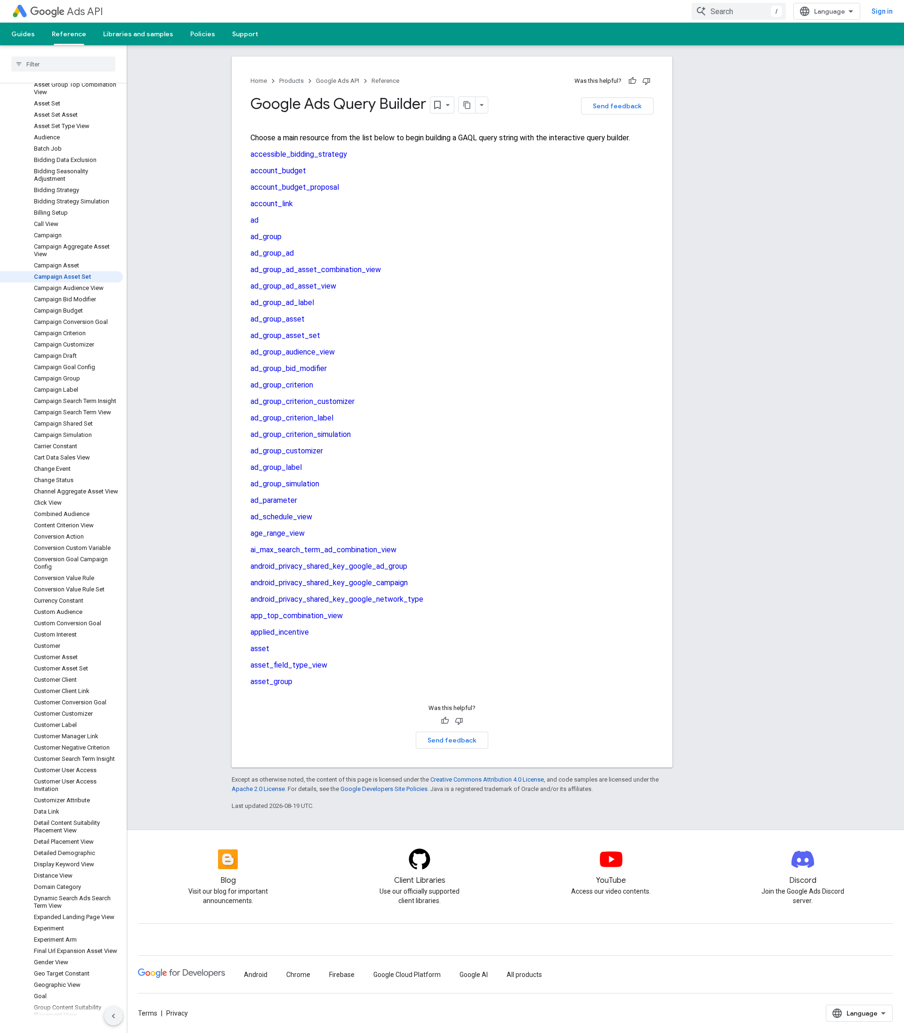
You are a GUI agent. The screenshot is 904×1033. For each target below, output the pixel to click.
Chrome (298, 974)
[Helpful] (632, 81)
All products (524, 974)
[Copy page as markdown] (467, 105)
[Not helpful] (646, 81)
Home (258, 80)
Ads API (85, 11)
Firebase (342, 974)
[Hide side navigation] (113, 1016)
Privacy (177, 1013)
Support (245, 34)
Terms (147, 1013)
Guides (23, 34)
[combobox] (739, 11)
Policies (202, 34)
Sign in (882, 11)
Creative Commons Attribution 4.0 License (487, 779)
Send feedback (617, 106)
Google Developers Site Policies (384, 788)
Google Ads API (337, 80)
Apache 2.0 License (258, 788)
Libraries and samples (138, 34)
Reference (69, 34)
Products (291, 80)
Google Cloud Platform (407, 974)
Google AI (474, 974)
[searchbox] (63, 64)
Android (255, 974)
